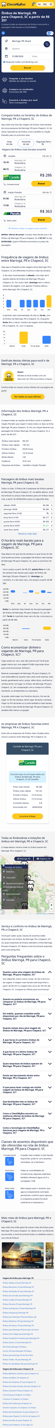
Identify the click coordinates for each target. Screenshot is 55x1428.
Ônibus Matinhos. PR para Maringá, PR (18, 1323)
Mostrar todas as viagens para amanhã (29, 228)
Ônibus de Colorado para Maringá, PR (18, 1298)
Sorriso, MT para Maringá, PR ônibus (17, 1353)
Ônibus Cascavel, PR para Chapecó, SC (18, 1393)
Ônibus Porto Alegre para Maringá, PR (18, 1336)
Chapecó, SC (45, 861)
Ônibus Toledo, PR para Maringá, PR (17, 1362)
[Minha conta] (32, 4)
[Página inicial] (15, 4)
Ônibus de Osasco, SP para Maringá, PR (18, 1328)
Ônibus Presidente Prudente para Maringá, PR (21, 1340)
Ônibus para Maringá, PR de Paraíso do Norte (21, 1332)
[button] (24, 866)
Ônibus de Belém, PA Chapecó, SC (16, 1380)
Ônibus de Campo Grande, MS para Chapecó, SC (22, 1388)
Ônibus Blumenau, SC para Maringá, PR (18, 1289)
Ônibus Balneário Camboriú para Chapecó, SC (21, 1376)
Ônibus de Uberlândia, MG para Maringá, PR (20, 1366)
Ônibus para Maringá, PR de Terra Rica (18, 1357)
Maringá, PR (24, 861)
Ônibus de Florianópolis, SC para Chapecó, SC (20, 1414)
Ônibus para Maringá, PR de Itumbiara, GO (19, 1319)
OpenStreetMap (41, 916)
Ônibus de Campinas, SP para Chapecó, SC (19, 1384)
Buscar (41, 183)
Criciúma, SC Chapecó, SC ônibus (15, 1401)
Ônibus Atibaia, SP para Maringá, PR (17, 1285)
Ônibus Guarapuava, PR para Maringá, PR (19, 1311)
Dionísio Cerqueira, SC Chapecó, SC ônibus (19, 1410)
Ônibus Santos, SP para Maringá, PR (17, 1345)
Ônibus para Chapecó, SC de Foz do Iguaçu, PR (21, 1418)
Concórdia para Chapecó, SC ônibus (17, 1397)
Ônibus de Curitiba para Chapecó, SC (17, 1406)
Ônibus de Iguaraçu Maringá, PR (15, 1315)
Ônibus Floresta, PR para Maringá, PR (17, 1306)
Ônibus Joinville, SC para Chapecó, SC (17, 1423)
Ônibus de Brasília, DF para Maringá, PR (18, 1294)
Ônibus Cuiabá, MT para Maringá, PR (17, 1302)
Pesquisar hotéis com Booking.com (22, 62)
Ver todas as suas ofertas (27, 396)
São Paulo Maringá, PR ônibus (14, 1349)
